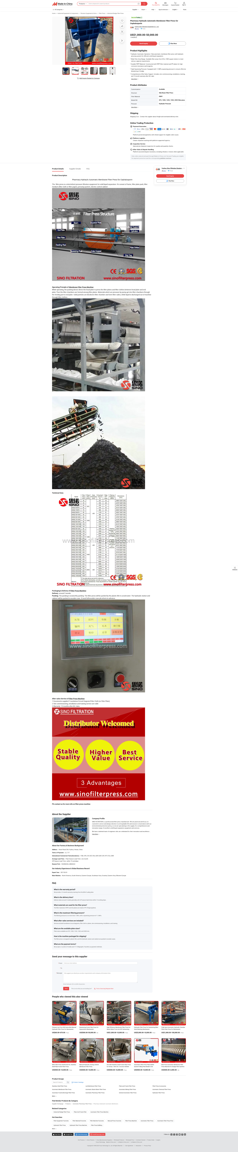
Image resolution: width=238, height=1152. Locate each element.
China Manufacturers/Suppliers (104, 1140)
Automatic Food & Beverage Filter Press (63, 1093)
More (53, 1129)
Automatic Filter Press (147, 1121)
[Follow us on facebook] (171, 1134)
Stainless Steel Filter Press (59, 1086)
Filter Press (102, 13)
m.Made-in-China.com (123, 1142)
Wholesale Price (130, 1140)
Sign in (184, 5)
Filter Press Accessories (159, 1086)
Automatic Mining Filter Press (127, 1089)
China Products (90, 1140)
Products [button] (82, 4)
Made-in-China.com (111, 1142)
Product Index (150, 1140)
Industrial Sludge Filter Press (115, 13)
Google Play (68, 1134)
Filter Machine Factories (97, 1121)
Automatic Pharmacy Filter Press (95, 1093)
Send (66, 988)
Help (152, 9)
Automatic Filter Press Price (165, 1121)
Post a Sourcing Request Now (103, 988)
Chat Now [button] (173, 43)
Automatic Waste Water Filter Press (96, 1089)
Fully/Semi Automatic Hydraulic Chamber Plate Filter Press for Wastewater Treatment (173, 1029)
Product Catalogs (78, 1082)
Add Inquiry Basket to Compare (89, 78)
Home (54, 13)
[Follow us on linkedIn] (185, 1134)
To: (61, 968)
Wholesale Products (119, 1140)
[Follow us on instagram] (177, 1134)
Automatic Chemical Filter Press (161, 1089)
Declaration (138, 1145)
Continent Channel (140, 1140)
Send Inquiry (143, 43)
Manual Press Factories (114, 1121)
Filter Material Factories (79, 1121)
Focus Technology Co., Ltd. (106, 1145)
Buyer (143, 9)
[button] (139, 3)
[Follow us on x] (174, 1134)
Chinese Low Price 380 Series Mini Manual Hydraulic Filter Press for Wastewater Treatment (64, 1029)
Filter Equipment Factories (61, 1121)
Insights (158, 1140)
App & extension (163, 9)
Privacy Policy (147, 1145)
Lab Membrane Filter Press (93, 1086)
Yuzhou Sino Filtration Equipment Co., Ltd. (147, 26)
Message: (59, 973)
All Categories (58, 9)
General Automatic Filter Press (127, 1093)
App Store (57, 1134)
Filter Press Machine (131, 1121)
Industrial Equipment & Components (68, 13)
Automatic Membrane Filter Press (61, 1089)
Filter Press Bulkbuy (96, 1125)
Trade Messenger (81, 1134)
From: (60, 963)
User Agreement (129, 1145)
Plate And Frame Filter (80, 1112)
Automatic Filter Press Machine (99, 1112)
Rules (184, 9)
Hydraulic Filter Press (158, 1093)
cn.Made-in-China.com (136, 1142)
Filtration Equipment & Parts (88, 13)
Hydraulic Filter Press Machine (78, 1125)
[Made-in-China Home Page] (62, 4)
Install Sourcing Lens (98, 1134)
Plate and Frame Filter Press (127, 1086)
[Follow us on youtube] (180, 1134)
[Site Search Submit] (144, 4)
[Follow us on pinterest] (182, 1134)
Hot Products (81, 1140)
